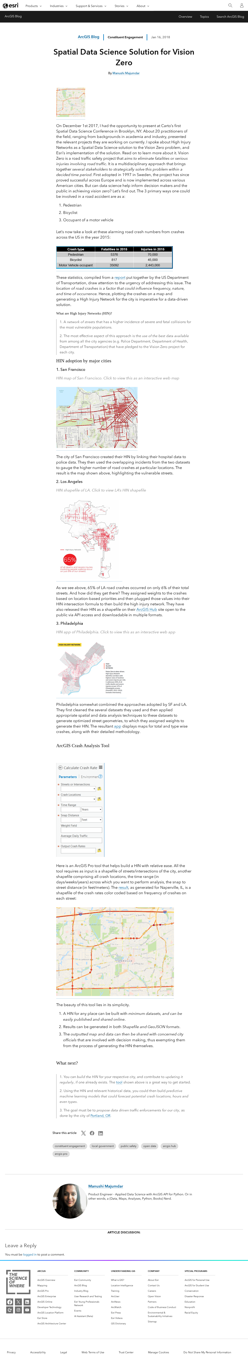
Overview (185, 16)
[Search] (230, 5)
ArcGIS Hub (146, 609)
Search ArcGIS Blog (230, 16)
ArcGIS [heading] (41, 1271)
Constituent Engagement (125, 37)
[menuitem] (52, 1280)
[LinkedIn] (27, 1301)
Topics (204, 16)
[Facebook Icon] (92, 1134)
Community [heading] (81, 1271)
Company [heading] (153, 1271)
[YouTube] (27, 1309)
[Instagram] (18, 1309)
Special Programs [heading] (196, 1271)
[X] (18, 1301)
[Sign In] (242, 5)
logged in (30, 1254)
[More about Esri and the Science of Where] (18, 1283)
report (120, 277)
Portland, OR (100, 1116)
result (123, 887)
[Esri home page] (11, 6)
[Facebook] (9, 1301)
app (117, 726)
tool (119, 1082)
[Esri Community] (9, 1309)
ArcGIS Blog (13, 16)
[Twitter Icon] (83, 1134)
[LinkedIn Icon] (100, 1134)
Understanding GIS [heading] (123, 1271)
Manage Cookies (158, 1352)
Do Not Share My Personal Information (207, 1352)
